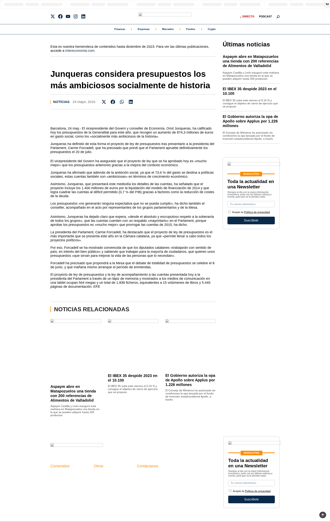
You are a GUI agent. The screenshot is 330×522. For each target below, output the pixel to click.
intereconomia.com (79, 51)
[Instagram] (75, 16)
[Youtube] (68, 16)
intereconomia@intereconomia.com (161, 476)
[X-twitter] (52, 16)
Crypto (212, 29)
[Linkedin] (83, 16)
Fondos (190, 29)
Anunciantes (58, 480)
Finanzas (119, 29)
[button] (104, 101)
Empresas (144, 29)
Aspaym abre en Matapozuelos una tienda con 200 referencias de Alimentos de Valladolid (251, 61)
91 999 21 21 (146, 481)
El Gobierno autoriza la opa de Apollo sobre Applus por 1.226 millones (190, 380)
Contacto (100, 474)
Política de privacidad (257, 212)
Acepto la (251, 212)
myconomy (57, 474)
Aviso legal (101, 480)
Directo (248, 16)
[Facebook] (60, 16)
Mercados (168, 29)
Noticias (61, 102)
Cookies (99, 493)
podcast (265, 16)
